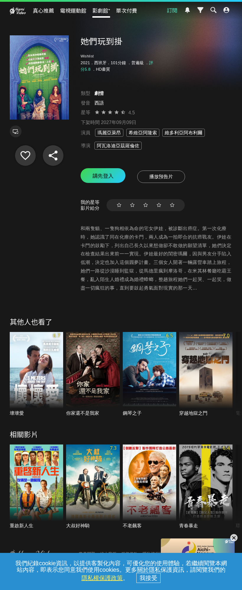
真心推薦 (43, 10)
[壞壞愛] (36, 374)
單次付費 (126, 10)
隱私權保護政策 (102, 578)
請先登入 (103, 175)
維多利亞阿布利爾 (183, 132)
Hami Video (18, 10)
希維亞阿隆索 (143, 132)
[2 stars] (132, 205)
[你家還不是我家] (93, 374)
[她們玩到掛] (25, 155)
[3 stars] (145, 205)
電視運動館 (73, 10)
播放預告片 (161, 176)
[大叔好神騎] (93, 486)
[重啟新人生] (36, 486)
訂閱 (172, 10)
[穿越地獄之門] (206, 374)
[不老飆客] (149, 486)
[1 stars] (119, 205)
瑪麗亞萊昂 (109, 132)
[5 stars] (172, 205)
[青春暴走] (206, 486)
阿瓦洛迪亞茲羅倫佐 (118, 145)
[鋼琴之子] (149, 374)
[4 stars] (159, 205)
